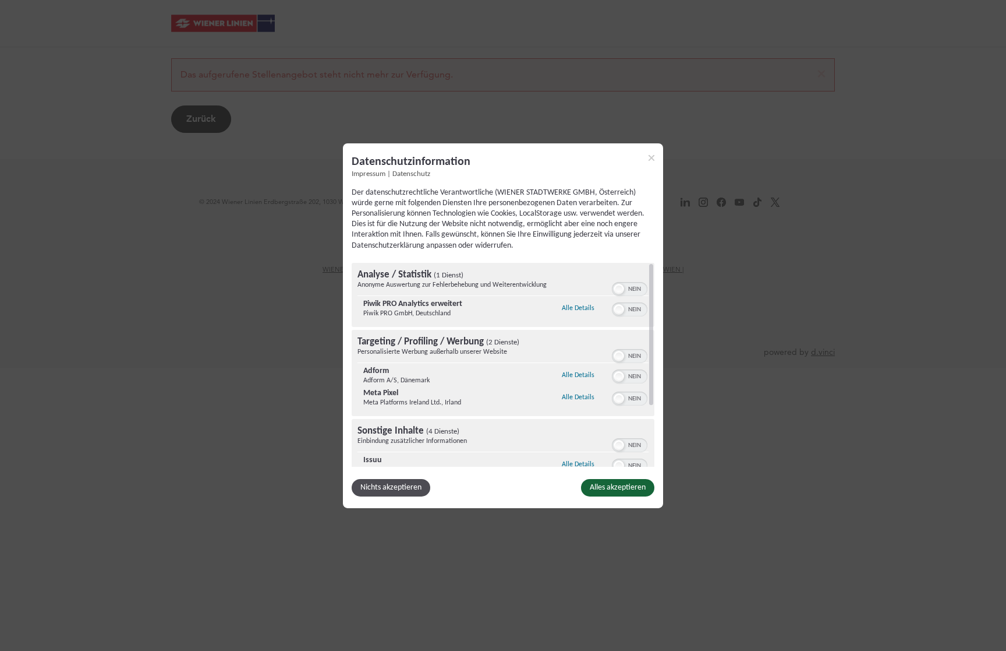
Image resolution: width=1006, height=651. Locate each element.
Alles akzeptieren (618, 487)
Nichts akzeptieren (390, 487)
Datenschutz (411, 173)
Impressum (368, 173)
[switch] (630, 288)
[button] (619, 289)
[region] (503, 365)
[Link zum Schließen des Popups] (651, 157)
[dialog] (503, 325)
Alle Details (578, 308)
